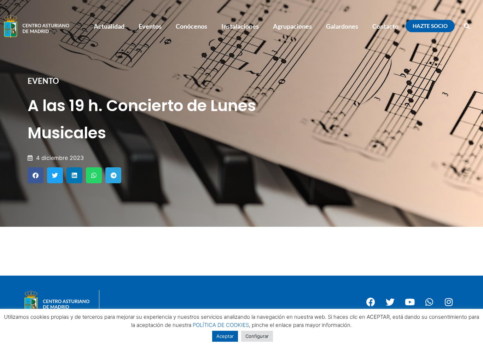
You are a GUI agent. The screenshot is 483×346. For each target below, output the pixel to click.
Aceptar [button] (225, 336)
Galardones (342, 26)
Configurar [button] (257, 336)
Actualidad (109, 26)
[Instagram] (449, 302)
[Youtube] (410, 302)
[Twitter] (390, 302)
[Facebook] (371, 302)
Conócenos (191, 26)
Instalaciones (240, 26)
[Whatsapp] (429, 302)
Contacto (385, 26)
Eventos (150, 26)
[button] (467, 26)
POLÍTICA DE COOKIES (221, 325)
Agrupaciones (292, 26)
